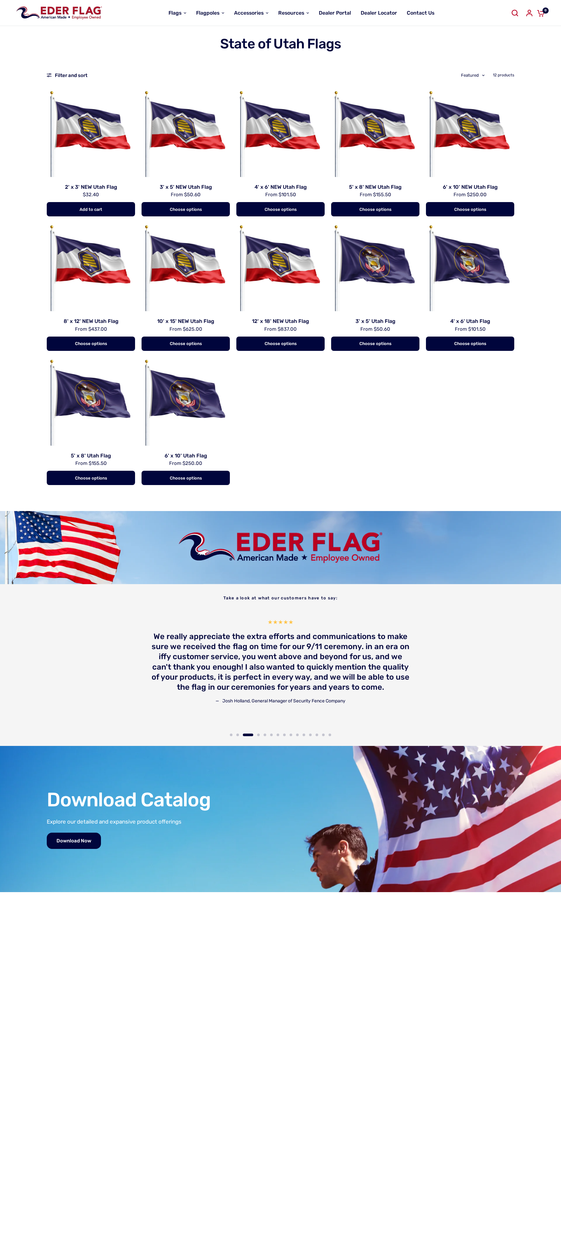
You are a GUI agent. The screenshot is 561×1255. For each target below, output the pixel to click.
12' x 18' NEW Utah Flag (280, 321)
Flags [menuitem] (174, 13)
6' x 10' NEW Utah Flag (470, 187)
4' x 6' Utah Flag (470, 321)
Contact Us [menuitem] (420, 13)
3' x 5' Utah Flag (375, 321)
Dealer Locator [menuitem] (379, 13)
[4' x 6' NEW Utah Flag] (280, 133)
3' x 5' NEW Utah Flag (186, 187)
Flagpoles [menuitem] (207, 13)
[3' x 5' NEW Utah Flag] (186, 133)
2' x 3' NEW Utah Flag (91, 187)
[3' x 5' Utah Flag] (375, 267)
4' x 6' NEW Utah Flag (281, 187)
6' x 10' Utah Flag (186, 456)
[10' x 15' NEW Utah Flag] (186, 267)
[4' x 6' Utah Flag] (470, 267)
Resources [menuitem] (291, 13)
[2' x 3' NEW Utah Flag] (91, 133)
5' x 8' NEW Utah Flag (375, 187)
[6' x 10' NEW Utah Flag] (470, 133)
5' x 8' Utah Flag (91, 456)
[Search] (514, 13)
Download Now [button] (73, 841)
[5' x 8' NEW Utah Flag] (375, 133)
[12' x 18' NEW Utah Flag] (280, 267)
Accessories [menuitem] (249, 13)
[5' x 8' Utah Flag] (91, 401)
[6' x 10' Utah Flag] (186, 401)
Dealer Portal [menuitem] (335, 13)
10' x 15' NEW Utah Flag (185, 321)
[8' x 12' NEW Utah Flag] (91, 267)
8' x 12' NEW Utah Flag (91, 321)
